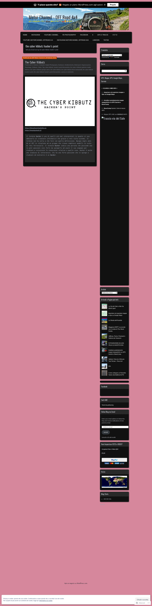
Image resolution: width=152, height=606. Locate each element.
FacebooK (84, 35)
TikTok (106, 40)
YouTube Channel (51, 35)
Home (25, 35)
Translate (116, 57)
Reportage (28, 67)
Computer (42, 65)
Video (40, 67)
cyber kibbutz (49, 67)
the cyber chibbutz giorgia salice (40, 69)
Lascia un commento (67, 72)
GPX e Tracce (102, 35)
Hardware (61, 65)
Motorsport (77, 65)
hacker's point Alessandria (62, 67)
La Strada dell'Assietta (115, 320)
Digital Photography (51, 65)
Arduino (35, 65)
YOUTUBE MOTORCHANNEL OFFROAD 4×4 (38, 40)
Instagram (35, 35)
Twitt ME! (104, 400)
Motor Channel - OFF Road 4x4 (53, 17)
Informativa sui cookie (45, 600)
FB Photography (69, 35)
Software (34, 67)
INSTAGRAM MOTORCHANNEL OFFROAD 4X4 (73, 40)
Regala (113, 5)
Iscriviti (106, 432)
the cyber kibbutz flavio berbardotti (71, 69)
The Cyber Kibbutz (35, 62)
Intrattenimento (69, 65)
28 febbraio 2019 (51, 58)
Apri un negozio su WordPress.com (75, 583)
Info (109, 366)
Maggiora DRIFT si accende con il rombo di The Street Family (116, 329)
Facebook (104, 386)
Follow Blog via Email (108, 411)
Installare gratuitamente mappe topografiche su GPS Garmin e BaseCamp (113, 102)
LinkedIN (96, 40)
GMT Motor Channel (38, 58)
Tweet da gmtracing (107, 405)
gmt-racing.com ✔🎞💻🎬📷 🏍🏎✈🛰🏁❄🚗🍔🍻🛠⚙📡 (51, 21)
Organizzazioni (86, 65)
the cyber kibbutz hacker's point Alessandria (47, 72)
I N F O (114, 35)
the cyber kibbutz (56, 69)
